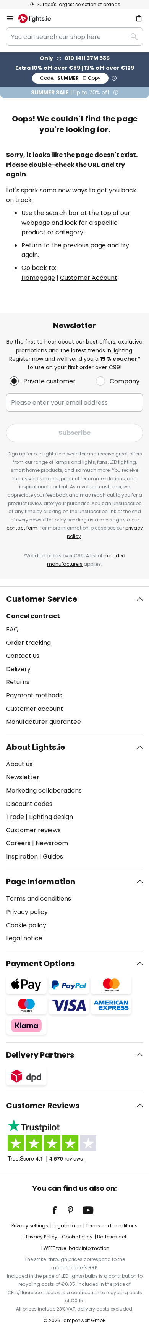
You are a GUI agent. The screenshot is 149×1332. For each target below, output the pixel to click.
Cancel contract (33, 616)
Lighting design (51, 816)
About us (19, 764)
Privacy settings (29, 1225)
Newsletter (22, 777)
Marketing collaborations (44, 790)
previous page (84, 245)
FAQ (12, 629)
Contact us (22, 655)
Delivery (18, 669)
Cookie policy (26, 925)
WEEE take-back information (76, 1248)
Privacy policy (27, 911)
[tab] (74, 660)
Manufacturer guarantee (43, 721)
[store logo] (39, 18)
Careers (18, 843)
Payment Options (40, 963)
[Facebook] (59, 1210)
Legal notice (24, 938)
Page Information (40, 881)
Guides (53, 856)
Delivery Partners (40, 1054)
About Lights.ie (35, 747)
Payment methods (34, 695)
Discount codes (29, 803)
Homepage (38, 277)
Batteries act (111, 1237)
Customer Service (41, 599)
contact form (21, 528)
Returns (17, 682)
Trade (15, 816)
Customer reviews (33, 830)
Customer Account (88, 277)
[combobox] (74, 36)
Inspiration (22, 856)
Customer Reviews (42, 1105)
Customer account (34, 708)
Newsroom (52, 843)
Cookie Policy (77, 1237)
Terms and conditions (38, 898)
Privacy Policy (41, 1237)
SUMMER (70, 78)
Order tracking (28, 642)
